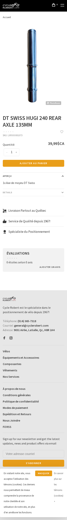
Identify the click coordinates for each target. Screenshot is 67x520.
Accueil (7, 17)
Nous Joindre (11, 420)
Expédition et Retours (17, 414)
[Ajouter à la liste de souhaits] (61, 132)
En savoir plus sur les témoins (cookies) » (58, 487)
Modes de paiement (15, 408)
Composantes (12, 364)
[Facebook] (4, 338)
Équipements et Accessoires (21, 357)
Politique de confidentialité (21, 401)
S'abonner (33, 463)
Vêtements (10, 370)
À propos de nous (14, 389)
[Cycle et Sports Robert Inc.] (9, 298)
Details (7, 192)
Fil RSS (7, 427)
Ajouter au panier (33, 163)
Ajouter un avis (50, 267)
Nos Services (11, 376)
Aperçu (7, 176)
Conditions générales (17, 395)
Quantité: (9, 144)
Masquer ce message (43, 474)
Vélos (6, 351)
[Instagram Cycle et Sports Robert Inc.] (10, 338)
